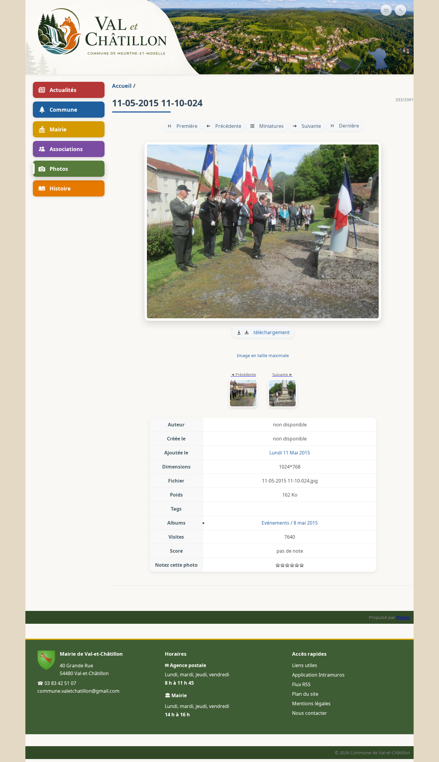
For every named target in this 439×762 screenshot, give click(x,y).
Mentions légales (311, 703)
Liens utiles (304, 665)
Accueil (122, 85)
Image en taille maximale (263, 355)
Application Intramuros (318, 675)
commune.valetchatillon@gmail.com (78, 691)
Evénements (275, 523)
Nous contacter (309, 713)
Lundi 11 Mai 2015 (289, 452)
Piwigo (403, 617)
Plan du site (305, 694)
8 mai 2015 (306, 523)
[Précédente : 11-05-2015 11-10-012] (243, 390)
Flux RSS (301, 684)
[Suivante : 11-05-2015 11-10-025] (263, 231)
